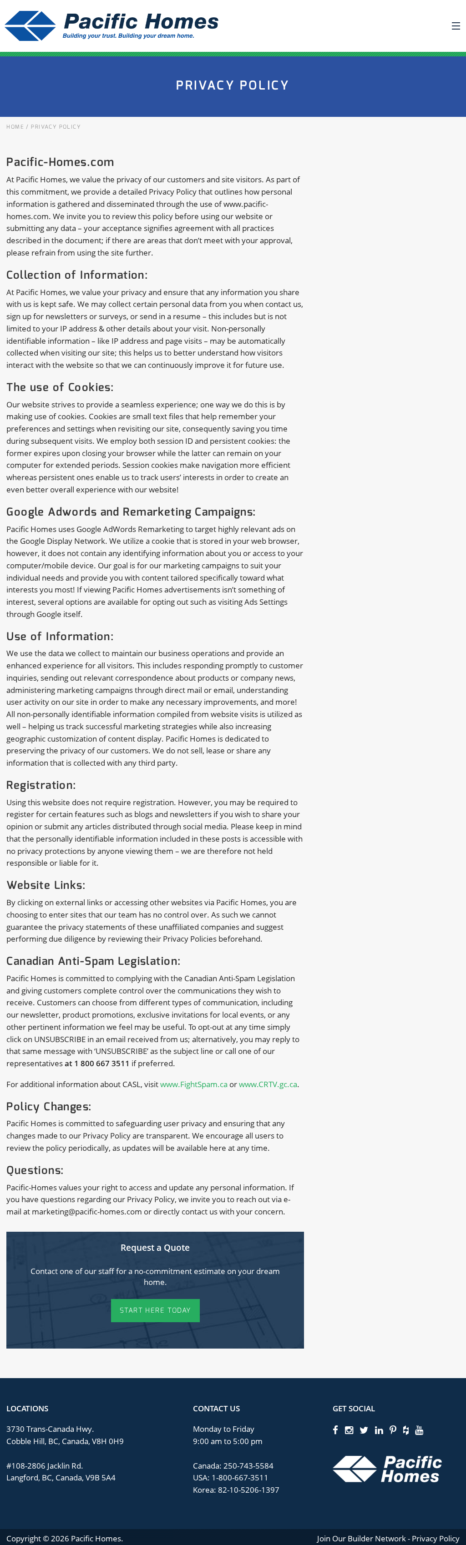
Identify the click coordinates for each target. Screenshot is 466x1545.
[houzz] (406, 1430)
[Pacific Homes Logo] (387, 1468)
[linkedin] (379, 1430)
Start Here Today (155, 1310)
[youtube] (419, 1430)
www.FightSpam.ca (194, 1084)
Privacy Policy (436, 1538)
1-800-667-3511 (240, 1477)
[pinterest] (393, 1430)
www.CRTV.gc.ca (268, 1084)
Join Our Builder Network (361, 1538)
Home (15, 126)
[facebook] (335, 1430)
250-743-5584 (248, 1465)
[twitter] (364, 1430)
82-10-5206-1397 (248, 1490)
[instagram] (349, 1430)
